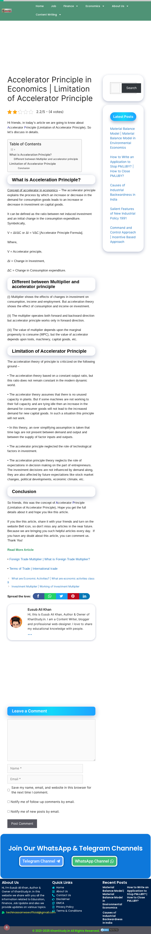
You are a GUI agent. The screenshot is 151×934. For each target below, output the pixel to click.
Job (53, 6)
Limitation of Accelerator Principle (33, 163)
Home (40, 6)
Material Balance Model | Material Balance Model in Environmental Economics (113, 897)
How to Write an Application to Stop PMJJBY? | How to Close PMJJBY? (138, 894)
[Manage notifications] (7, 927)
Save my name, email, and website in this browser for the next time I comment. (51, 790)
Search (131, 88)
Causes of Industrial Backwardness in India (112, 918)
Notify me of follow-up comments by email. (43, 802)
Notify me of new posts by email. (35, 811)
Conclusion (24, 168)
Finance (69, 6)
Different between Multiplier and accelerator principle (46, 159)
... (30, 632)
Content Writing (46, 14)
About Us (118, 6)
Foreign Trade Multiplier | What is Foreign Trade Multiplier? (49, 559)
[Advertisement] (75, 40)
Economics (93, 6)
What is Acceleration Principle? (30, 154)
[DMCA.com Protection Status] (109, 931)
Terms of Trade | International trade (33, 568)
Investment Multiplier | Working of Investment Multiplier (45, 586)
